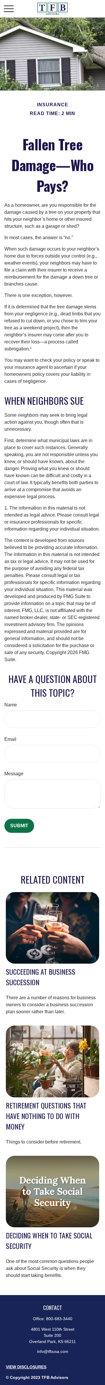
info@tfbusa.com (52, 1351)
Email (10, 739)
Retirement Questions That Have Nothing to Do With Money (46, 1116)
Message (13, 773)
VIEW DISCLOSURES (26, 1367)
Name (10, 704)
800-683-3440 (59, 1318)
